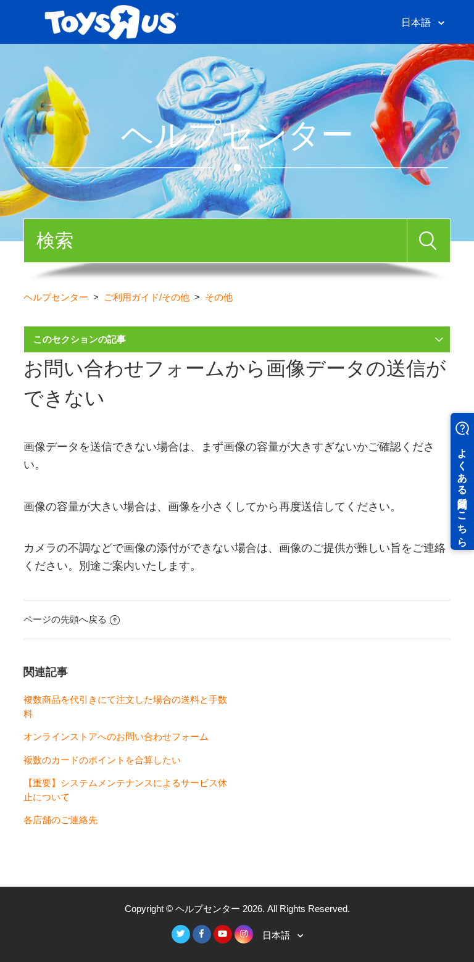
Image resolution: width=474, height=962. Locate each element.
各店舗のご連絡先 (60, 820)
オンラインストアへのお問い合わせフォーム (116, 736)
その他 (219, 297)
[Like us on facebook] (202, 934)
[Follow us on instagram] (244, 934)
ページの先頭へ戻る (65, 619)
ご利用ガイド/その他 (146, 297)
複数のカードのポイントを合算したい (102, 760)
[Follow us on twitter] (181, 934)
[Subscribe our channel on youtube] (223, 934)
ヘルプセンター (55, 297)
